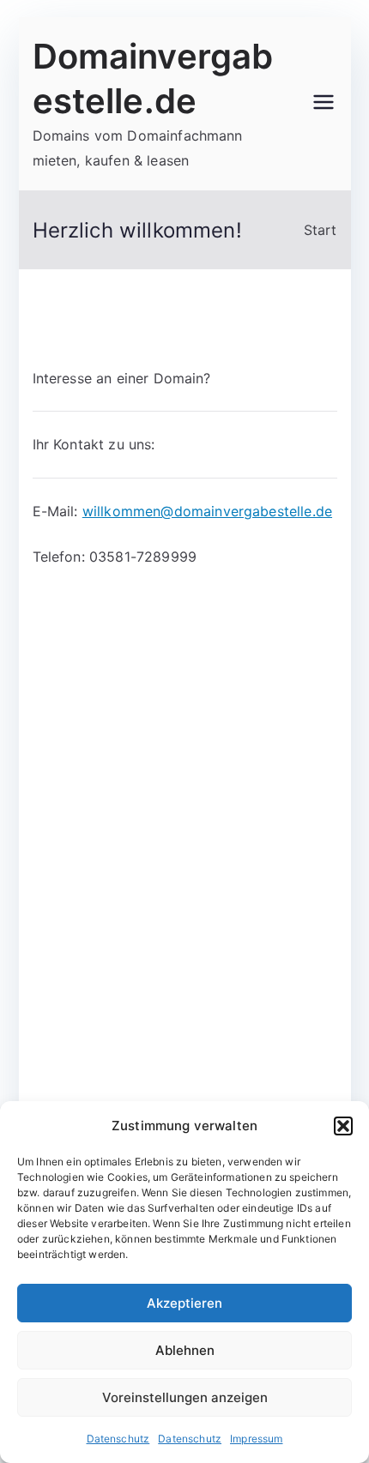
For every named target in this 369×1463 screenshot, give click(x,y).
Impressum (256, 1438)
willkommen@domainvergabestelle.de (207, 511)
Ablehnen (185, 1350)
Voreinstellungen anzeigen (185, 1397)
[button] (343, 1126)
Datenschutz (118, 1438)
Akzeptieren (184, 1303)
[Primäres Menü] (323, 103)
